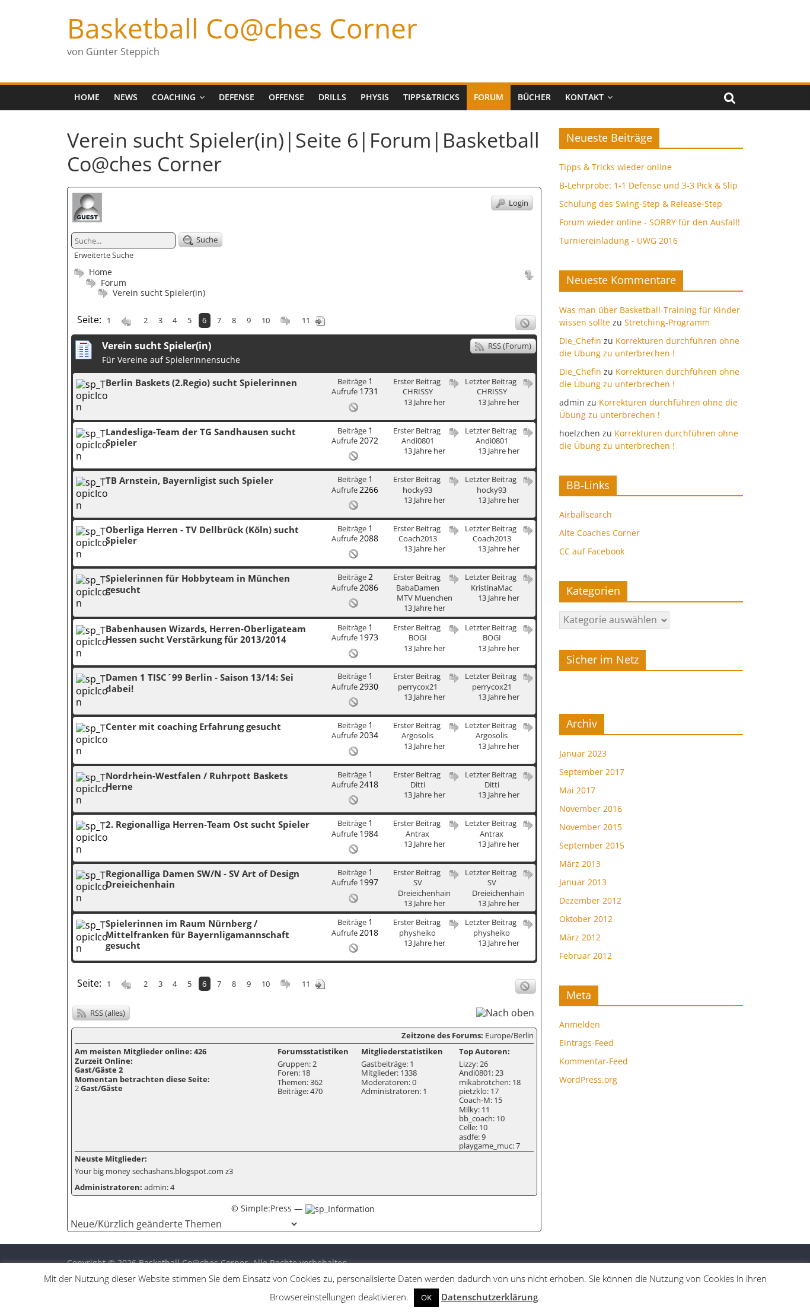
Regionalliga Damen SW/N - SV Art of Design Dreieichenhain (202, 878)
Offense (286, 97)
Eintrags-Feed (586, 1042)
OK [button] (426, 1297)
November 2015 (590, 827)
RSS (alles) (106, 1012)
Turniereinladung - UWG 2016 (618, 240)
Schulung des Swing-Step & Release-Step (640, 203)
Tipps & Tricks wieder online (615, 167)
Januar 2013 (583, 882)
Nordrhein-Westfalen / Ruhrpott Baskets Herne (197, 781)
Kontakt (584, 97)
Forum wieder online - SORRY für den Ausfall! (649, 222)
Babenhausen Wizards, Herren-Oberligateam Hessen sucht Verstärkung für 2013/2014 (206, 634)
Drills (332, 97)
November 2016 (590, 808)
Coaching (174, 97)
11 (306, 320)
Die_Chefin (580, 340)
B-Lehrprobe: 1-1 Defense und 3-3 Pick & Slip (648, 185)
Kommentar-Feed (593, 1061)
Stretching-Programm (667, 322)
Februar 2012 (585, 955)
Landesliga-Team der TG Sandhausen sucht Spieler (201, 437)
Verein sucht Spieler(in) (159, 292)
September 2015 (591, 845)
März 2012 (580, 937)
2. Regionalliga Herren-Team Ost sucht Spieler (208, 824)
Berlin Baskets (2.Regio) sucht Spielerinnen (201, 382)
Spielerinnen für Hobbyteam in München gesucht (198, 583)
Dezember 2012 (590, 900)
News (126, 97)
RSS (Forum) (508, 345)
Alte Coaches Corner (599, 532)
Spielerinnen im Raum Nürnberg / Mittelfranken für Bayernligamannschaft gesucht (197, 934)
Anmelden (579, 1024)
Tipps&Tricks (431, 97)
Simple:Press (266, 1208)
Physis (375, 97)
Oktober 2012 (586, 918)
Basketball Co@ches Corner (242, 27)
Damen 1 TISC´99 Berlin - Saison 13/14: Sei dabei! (200, 682)
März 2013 (580, 863)
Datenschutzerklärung (489, 1297)
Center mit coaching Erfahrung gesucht (193, 726)
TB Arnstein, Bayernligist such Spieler (189, 480)
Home (87, 97)
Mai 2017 (577, 790)
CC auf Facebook (591, 551)
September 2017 (591, 771)
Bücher (534, 97)
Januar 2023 (583, 753)
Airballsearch (585, 514)
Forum (488, 97)
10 (266, 320)
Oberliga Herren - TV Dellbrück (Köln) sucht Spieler (202, 535)
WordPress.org (588, 1079)
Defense (236, 97)
